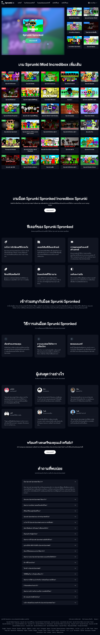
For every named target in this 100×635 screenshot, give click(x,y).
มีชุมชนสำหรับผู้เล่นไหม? (30, 534)
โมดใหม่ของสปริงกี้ (29, 3)
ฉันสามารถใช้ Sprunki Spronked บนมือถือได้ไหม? (38, 539)
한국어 (38, 628)
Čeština (57, 630)
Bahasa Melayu (70, 628)
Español (19, 628)
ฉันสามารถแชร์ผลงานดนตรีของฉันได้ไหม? (35, 505)
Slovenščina (40, 632)
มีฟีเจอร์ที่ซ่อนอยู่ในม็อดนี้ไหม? (32, 511)
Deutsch (9, 628)
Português (43, 628)
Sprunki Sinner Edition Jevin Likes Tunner (83, 622)
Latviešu (49, 632)
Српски (82, 630)
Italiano (48, 628)
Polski (91, 628)
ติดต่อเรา (96, 619)
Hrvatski (93, 630)
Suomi (53, 630)
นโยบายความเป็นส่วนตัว (75, 619)
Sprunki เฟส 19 (75, 623)
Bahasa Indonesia (61, 628)
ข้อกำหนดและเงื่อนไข (87, 619)
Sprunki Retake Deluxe (52, 625)
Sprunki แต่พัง (29, 625)
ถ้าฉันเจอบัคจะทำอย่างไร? (31, 585)
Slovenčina (76, 630)
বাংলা (85, 628)
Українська (13, 630)
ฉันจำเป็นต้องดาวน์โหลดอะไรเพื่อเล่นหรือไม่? (36, 528)
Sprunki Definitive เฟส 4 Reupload (44, 623)
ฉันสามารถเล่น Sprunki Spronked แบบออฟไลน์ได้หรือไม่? (40, 557)
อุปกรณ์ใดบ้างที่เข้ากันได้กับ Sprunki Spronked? (37, 545)
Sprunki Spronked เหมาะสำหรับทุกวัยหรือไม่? (37, 516)
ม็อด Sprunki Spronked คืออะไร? (33, 481)
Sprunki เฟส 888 (93, 623)
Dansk (49, 630)
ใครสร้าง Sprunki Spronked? (32, 568)
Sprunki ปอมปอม (55, 622)
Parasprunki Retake (83, 625)
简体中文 (24, 628)
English (4, 628)
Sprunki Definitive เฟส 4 (8, 623)
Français (14, 628)
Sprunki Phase (63, 625)
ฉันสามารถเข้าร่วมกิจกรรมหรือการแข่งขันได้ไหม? (37, 591)
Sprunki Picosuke (84, 623)
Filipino (26, 630)
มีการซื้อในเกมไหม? (29, 562)
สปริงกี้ (19, 3)
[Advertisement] (50, 180)
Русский (53, 628)
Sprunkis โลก (31, 623)
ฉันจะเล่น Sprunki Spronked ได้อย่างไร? (35, 499)
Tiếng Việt (7, 630)
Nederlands (20, 630)
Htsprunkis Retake (72, 625)
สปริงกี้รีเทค (56, 3)
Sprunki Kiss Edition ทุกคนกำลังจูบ (62, 623)
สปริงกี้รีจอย (65, 3)
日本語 (34, 628)
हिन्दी (88, 628)
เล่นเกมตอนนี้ (33, 40)
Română (30, 630)
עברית (67, 630)
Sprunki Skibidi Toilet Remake (42, 622)
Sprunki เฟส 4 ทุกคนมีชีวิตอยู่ (27, 622)
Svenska (40, 630)
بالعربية (82, 628)
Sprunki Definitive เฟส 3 (21, 623)
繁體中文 (29, 628)
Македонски (60, 632)
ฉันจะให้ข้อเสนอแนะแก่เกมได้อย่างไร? (34, 551)
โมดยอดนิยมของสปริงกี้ (43, 3)
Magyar (35, 630)
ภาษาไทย (77, 628)
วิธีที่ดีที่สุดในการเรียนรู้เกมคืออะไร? (33, 574)
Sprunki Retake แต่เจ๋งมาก (18, 625)
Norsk (45, 630)
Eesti (45, 632)
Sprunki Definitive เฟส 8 (40, 625)
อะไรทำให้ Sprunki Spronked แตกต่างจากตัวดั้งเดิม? (38, 522)
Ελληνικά (62, 630)
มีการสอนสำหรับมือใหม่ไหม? (32, 597)
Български (88, 630)
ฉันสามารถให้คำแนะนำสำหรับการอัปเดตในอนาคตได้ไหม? (40, 579)
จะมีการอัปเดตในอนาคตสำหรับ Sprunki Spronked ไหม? (39, 602)
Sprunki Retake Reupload (12, 622)
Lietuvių (54, 632)
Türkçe (96, 628)
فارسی (71, 630)
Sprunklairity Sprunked (66, 622)
